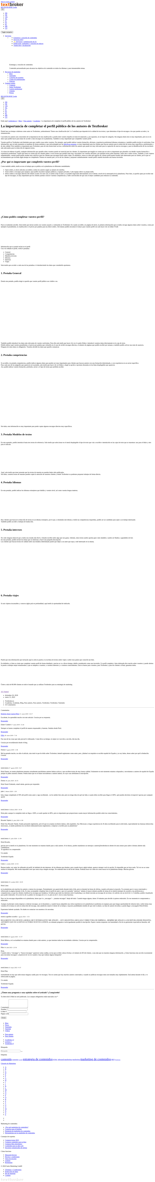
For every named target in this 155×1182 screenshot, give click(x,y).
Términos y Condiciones (13, 1170)
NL (6, 19)
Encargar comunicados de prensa (16, 1148)
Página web (5, 1014)
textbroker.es (12, 121)
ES (3, 9)
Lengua (8, 1042)
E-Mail (3, 1011)
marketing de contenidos (95, 1059)
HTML (55, 1059)
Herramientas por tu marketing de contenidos (20, 1133)
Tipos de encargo (10, 1159)
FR (6, 15)
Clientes (12, 91)
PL (6, 24)
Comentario (5, 1007)
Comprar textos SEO (12, 1140)
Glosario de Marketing (8, 1063)
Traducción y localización (22, 45)
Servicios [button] (8, 36)
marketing (76, 1060)
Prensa (11, 93)
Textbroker (9, 1044)
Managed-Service (11, 1155)
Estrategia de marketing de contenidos (17, 1131)
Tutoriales (12, 76)
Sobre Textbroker (15, 87)
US (6, 28)
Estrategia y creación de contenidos (25, 38)
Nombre (3, 1009)
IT (6, 21)
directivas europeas (70, 144)
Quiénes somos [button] (10, 83)
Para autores (28, 121)
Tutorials (8, 1029)
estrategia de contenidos (38, 1059)
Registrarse (8, 1162)
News (7, 1025)
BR (6, 26)
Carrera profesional (15, 89)
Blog (11, 74)
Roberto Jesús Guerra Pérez (10, 714)
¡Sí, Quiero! (5, 692)
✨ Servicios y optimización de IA (25, 42)
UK (6, 17)
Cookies (8, 1175)
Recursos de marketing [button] (12, 72)
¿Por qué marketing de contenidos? (16, 1127)
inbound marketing (65, 1060)
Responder (4, 721)
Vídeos (7, 1031)
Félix (2, 735)
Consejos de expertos (16, 77)
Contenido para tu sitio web (14, 1146)
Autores (7, 1161)
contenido (6, 1059)
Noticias (12, 81)
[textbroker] (12, 5)
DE (6, 13)
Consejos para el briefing (13, 1129)
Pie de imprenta (10, 1173)
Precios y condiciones (12, 1157)
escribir (20, 1059)
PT (6, 23)
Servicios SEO (18, 40)
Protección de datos (11, 1171)
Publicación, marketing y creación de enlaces (28, 43)
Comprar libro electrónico (13, 1144)
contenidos (15, 1059)
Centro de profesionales (17, 79)
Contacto (12, 85)
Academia (36, 121)
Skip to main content (8, 2)
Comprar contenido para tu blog (15, 1142)
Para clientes (9, 1036)
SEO (113, 1060)
